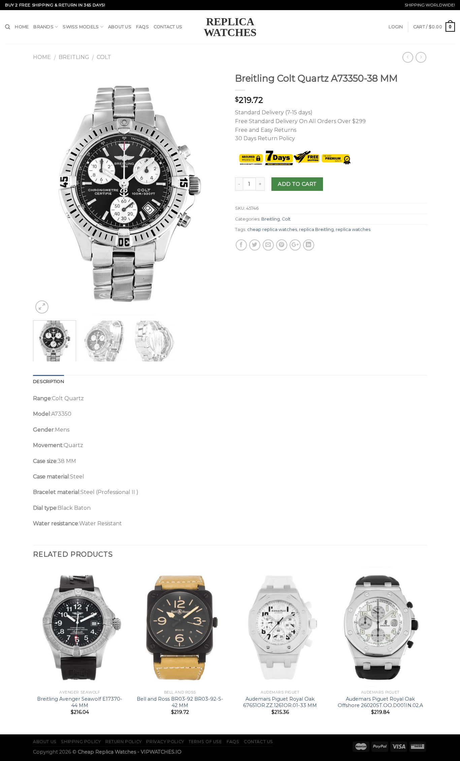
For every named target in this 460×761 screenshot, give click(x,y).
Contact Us (168, 26)
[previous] (45, 192)
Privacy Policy (165, 741)
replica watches (353, 229)
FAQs (142, 26)
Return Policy (123, 741)
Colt (104, 57)
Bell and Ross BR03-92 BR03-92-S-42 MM (180, 702)
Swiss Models (81, 26)
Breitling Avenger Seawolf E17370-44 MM (79, 702)
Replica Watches (230, 27)
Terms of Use (205, 741)
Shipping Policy (81, 741)
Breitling (74, 57)
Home (22, 26)
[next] (212, 192)
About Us (119, 26)
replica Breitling (316, 229)
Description (48, 381)
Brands (43, 26)
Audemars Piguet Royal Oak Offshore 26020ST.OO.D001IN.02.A (380, 702)
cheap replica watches (272, 229)
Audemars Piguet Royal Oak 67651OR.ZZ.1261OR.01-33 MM (280, 702)
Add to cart (297, 184)
